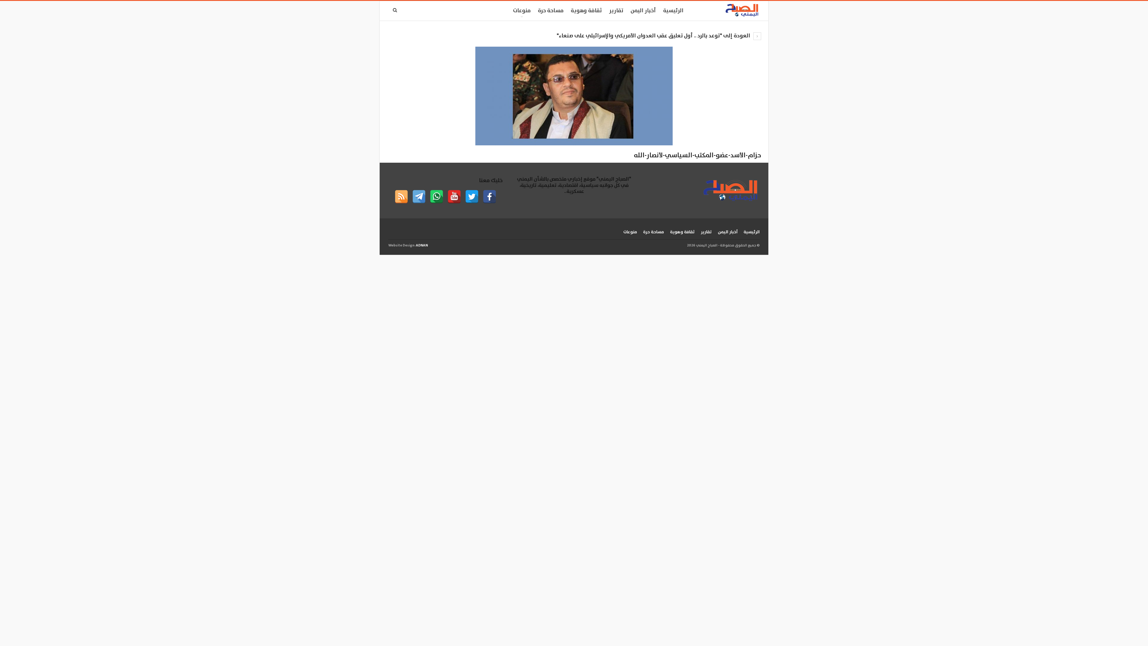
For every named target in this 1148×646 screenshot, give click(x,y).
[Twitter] (472, 196)
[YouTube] (454, 196)
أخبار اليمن (643, 10)
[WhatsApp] (436, 196)
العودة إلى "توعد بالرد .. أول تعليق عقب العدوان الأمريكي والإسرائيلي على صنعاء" (654, 35)
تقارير (616, 10)
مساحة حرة (551, 10)
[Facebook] (489, 196)
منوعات (522, 10)
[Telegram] (419, 196)
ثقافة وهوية (586, 10)
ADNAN (422, 245)
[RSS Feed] (401, 196)
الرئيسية (673, 10)
